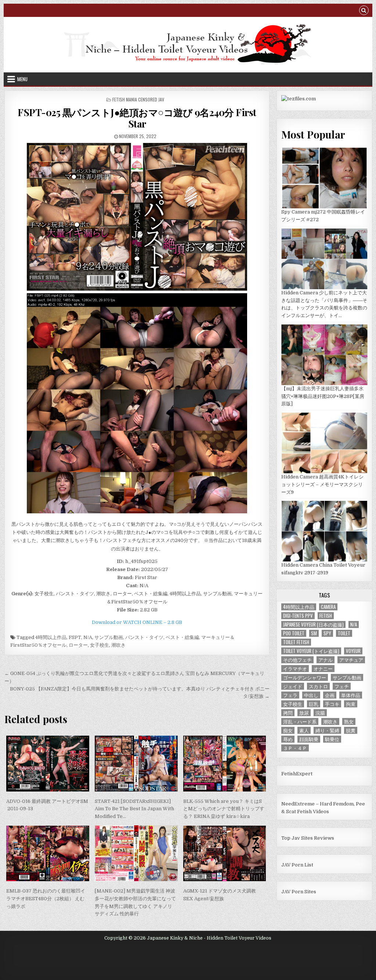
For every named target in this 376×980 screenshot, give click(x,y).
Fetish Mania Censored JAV (138, 99)
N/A (87, 637)
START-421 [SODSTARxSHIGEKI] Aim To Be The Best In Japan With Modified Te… (134, 808)
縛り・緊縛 (327, 730)
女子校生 (99, 645)
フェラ (290, 695)
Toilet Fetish (296, 642)
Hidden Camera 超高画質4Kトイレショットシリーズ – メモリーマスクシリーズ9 (322, 484)
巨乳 (313, 703)
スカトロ (318, 686)
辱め (288, 739)
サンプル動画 (108, 637)
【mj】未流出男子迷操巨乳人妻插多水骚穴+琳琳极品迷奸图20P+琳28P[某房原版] (322, 396)
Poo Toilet (293, 633)
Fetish (325, 615)
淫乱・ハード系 (300, 721)
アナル (325, 659)
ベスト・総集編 (182, 637)
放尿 (304, 712)
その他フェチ (297, 659)
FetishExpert (296, 773)
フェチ (342, 686)
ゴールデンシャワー (304, 677)
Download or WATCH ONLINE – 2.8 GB (137, 622)
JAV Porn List (297, 865)
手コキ (332, 703)
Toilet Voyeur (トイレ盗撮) (311, 650)
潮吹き (118, 645)
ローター (78, 645)
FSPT (75, 637)
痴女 (288, 730)
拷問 (288, 712)
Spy (327, 633)
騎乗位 (332, 739)
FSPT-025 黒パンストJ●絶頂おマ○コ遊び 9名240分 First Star (137, 118)
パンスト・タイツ (144, 637)
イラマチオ (295, 668)
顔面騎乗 (308, 739)
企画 (330, 695)
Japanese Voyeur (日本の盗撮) (313, 624)
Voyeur (353, 650)
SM (314, 633)
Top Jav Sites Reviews (307, 838)
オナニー (323, 668)
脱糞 (350, 730)
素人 (304, 730)
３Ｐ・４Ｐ (295, 747)
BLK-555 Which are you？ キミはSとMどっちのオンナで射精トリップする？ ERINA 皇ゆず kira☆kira (223, 808)
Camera (328, 606)
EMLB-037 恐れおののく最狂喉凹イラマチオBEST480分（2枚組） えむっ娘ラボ (45, 898)
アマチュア (351, 659)
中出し (311, 695)
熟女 (349, 721)
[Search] (364, 11)
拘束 (350, 703)
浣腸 (320, 712)
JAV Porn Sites (298, 891)
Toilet (344, 633)
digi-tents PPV (298, 615)
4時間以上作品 (50, 637)
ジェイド (292, 686)
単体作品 (350, 695)
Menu (22, 79)
